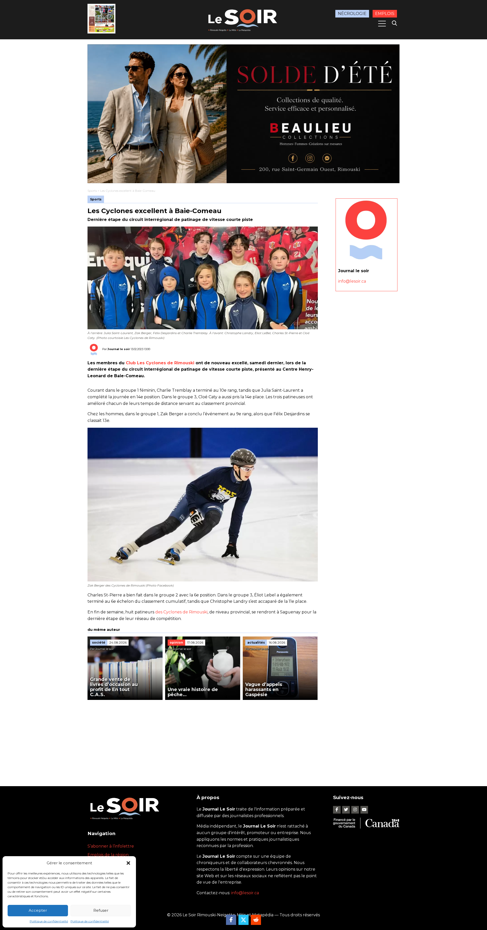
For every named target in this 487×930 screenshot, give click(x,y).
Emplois (384, 13)
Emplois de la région (108, 854)
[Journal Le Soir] (243, 19)
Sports (92, 191)
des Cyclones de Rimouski (181, 612)
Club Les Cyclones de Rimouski (160, 362)
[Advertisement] (203, 737)
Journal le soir (119, 349)
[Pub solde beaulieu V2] (243, 113)
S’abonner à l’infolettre (111, 846)
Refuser (100, 910)
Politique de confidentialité (49, 921)
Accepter (38, 910)
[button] (128, 863)
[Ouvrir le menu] (382, 23)
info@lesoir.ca (352, 281)
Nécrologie (352, 13)
